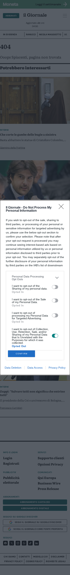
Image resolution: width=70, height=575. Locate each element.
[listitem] (35, 278)
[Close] (62, 207)
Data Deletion (13, 367)
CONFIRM (21, 354)
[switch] (55, 287)
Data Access (35, 367)
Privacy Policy (57, 367)
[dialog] (35, 287)
